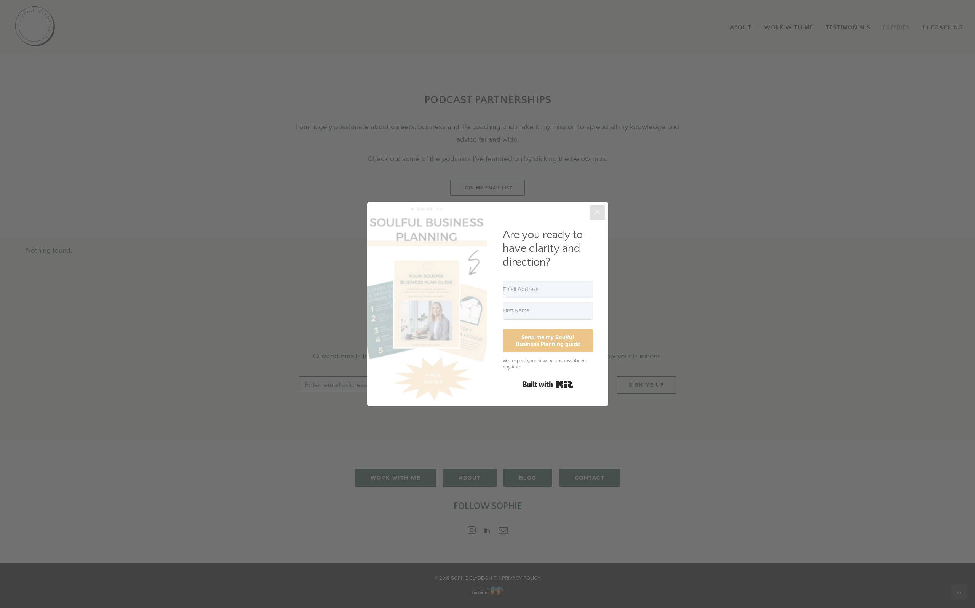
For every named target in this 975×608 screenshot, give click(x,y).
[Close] (597, 212)
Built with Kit (548, 384)
